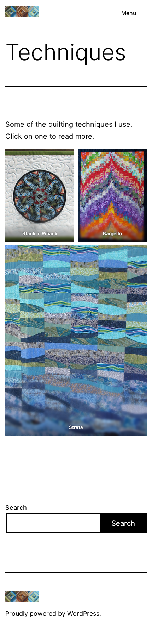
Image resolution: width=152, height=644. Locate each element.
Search (16, 507)
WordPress (83, 613)
